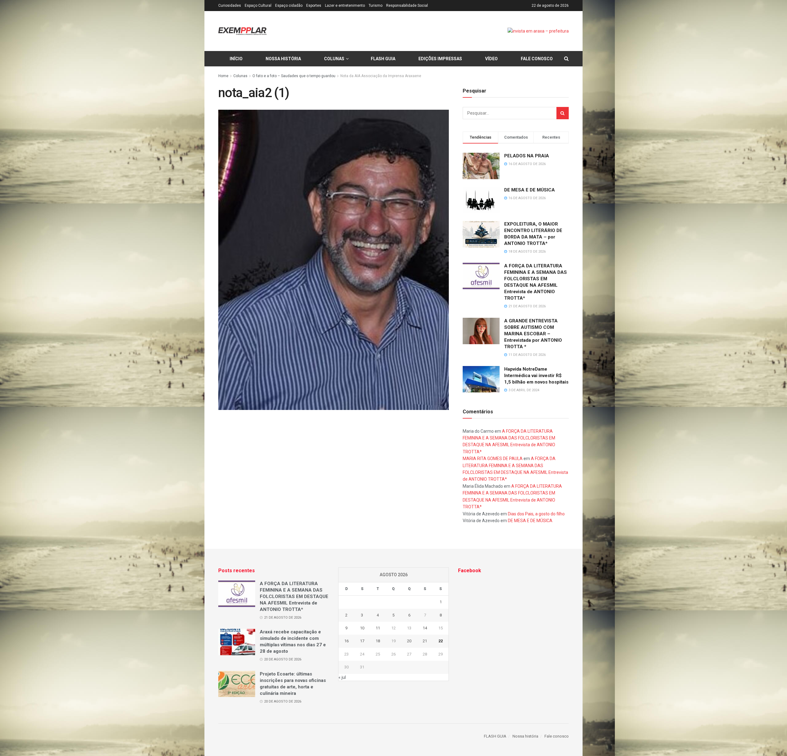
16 (346, 641)
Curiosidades (229, 5)
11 (378, 628)
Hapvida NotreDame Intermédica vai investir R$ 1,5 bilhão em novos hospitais (536, 375)
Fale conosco (537, 58)
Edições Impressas (440, 58)
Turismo (375, 5)
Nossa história (283, 58)
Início (236, 58)
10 (362, 628)
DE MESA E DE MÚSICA (529, 190)
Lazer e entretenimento (345, 5)
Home (223, 76)
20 (409, 641)
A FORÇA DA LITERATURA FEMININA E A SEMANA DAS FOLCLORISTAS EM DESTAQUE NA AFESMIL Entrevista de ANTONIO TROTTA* (294, 596)
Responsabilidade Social (407, 5)
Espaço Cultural (258, 5)
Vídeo (491, 58)
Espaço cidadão (289, 5)
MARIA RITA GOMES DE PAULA (493, 458)
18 (378, 641)
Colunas (334, 58)
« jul (342, 677)
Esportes (313, 5)
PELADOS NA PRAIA (526, 156)
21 (425, 641)
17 (362, 641)
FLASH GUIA (383, 58)
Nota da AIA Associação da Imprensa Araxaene (380, 76)
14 (425, 628)
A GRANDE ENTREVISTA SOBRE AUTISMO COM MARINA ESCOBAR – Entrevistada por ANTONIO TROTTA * (533, 333)
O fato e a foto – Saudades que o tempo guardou (293, 76)
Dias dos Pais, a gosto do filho (536, 513)
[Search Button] (562, 113)
